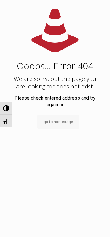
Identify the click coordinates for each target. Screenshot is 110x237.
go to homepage (58, 121)
